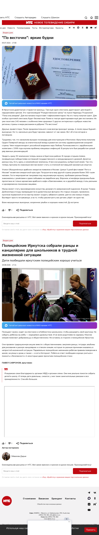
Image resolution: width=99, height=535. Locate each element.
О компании (29, 498)
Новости (11, 28)
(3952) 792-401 (44, 515)
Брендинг (57, 498)
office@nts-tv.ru (55, 515)
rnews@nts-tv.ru (49, 519)
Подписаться (85, 223)
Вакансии (44, 498)
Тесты (34, 28)
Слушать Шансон (50, 17)
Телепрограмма (23, 28)
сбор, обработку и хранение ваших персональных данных (65, 229)
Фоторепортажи (46, 28)
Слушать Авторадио (25, 17)
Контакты (70, 498)
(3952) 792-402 (53, 517)
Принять (90, 529)
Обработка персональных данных (49, 504)
